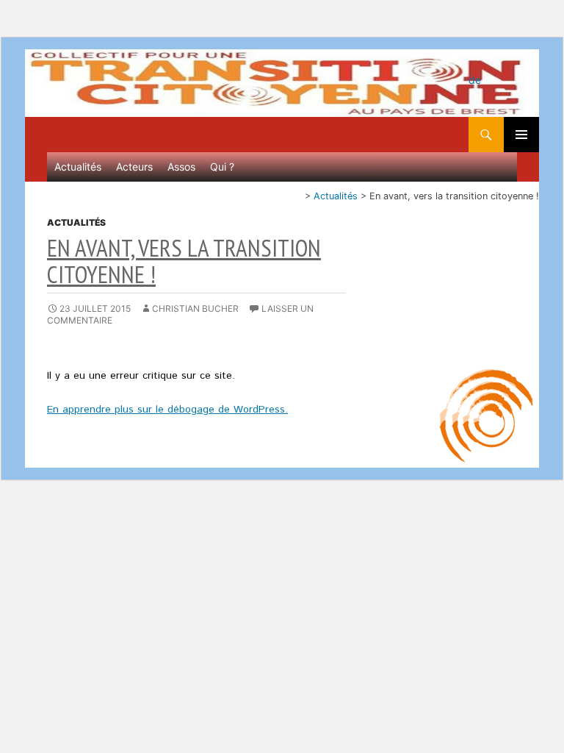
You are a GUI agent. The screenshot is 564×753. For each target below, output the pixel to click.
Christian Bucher (195, 308)
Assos (181, 166)
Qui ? (222, 166)
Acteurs (134, 166)
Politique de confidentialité (486, 75)
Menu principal (521, 134)
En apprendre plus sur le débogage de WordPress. (167, 409)
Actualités (77, 166)
